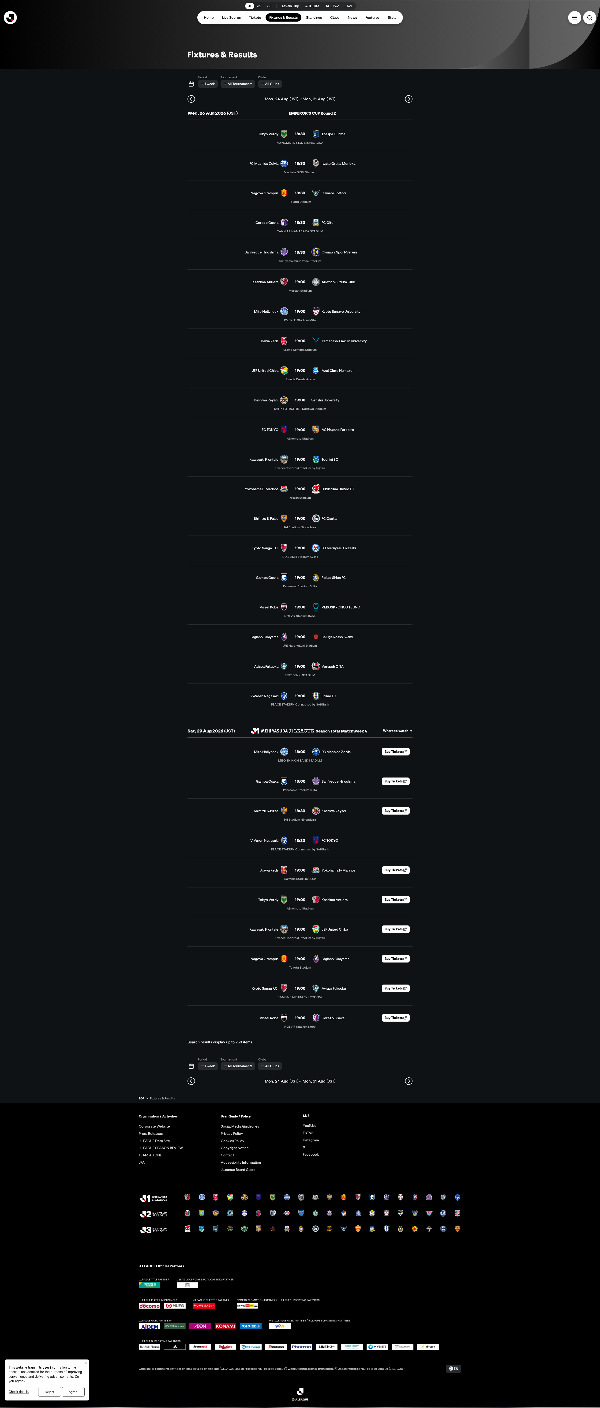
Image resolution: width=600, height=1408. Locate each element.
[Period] (191, 84)
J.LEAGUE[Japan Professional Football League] (253, 1368)
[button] (574, 17)
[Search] (589, 17)
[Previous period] (191, 99)
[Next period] (408, 99)
